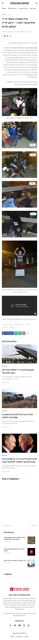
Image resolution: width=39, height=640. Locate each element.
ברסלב (10, 324)
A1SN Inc (23, 633)
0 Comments (27, 32)
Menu (2, 3)
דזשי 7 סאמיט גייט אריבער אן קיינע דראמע (15, 560)
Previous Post (7, 526)
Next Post (33, 526)
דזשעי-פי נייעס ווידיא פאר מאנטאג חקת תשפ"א (14, 550)
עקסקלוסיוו (5, 327)
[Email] (10, 36)
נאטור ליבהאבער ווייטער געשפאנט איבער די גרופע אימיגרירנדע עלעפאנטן (14, 538)
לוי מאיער (26, 43)
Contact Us (19, 636)
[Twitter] (7, 36)
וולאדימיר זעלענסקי (19, 324)
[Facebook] (5, 36)
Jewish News (23, 8)
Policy (26, 636)
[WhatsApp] (19, 333)
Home (4, 8)
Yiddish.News (19, 3)
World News (12, 8)
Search (36, 3)
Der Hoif (33, 8)
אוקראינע (9, 14)
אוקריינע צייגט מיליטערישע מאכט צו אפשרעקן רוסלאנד (17, 416)
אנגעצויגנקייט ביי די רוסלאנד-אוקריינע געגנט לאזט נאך (18, 371)
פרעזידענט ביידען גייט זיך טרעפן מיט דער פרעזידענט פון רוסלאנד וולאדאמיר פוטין (19, 460)
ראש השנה (12, 327)
